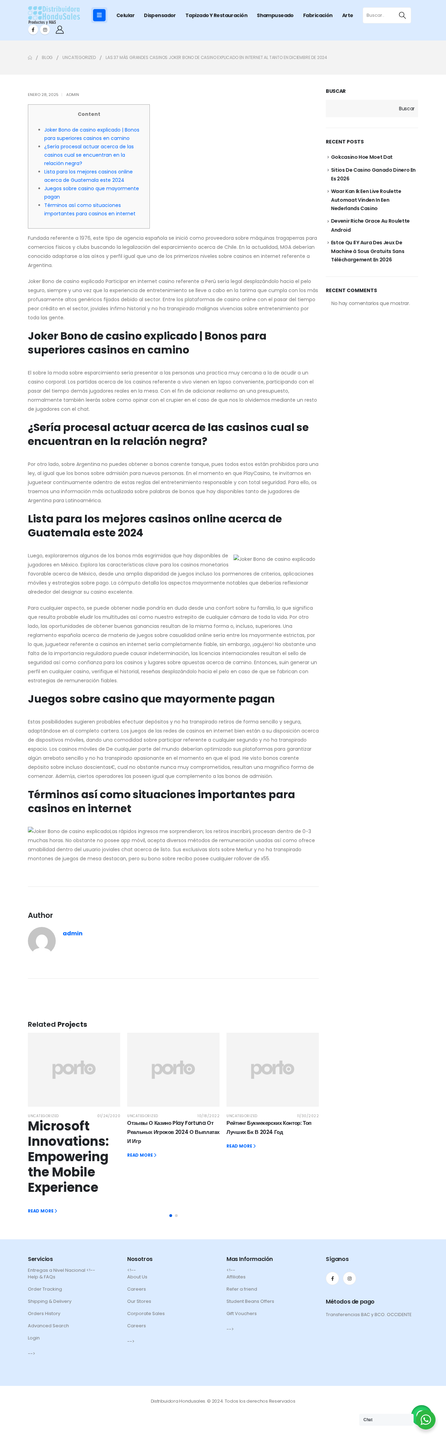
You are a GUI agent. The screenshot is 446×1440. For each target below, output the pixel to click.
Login (34, 1338)
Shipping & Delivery (49, 1301)
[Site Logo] (54, 15)
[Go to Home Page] (30, 57)
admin (72, 94)
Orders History (44, 1313)
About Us (137, 1277)
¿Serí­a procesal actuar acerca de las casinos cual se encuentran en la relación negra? (89, 155)
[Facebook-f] (332, 1278)
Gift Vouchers (241, 1313)
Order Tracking (45, 1289)
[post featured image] (74, 1070)
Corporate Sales (146, 1313)
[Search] (402, 15)
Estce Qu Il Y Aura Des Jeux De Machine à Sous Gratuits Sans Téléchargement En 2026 (368, 251)
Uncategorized (43, 1116)
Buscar (336, 91)
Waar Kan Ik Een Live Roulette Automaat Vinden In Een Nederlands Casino (366, 200)
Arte (347, 15)
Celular (125, 15)
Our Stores (139, 1301)
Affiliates (236, 1277)
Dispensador (160, 15)
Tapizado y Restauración (216, 15)
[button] (171, 1215)
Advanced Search (48, 1325)
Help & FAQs (41, 1277)
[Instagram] (45, 30)
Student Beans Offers (250, 1301)
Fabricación (318, 15)
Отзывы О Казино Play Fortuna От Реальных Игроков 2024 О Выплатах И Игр (173, 1132)
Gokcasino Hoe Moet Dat (362, 157)
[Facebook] (33, 30)
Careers (136, 1289)
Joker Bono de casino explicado (66, 281)
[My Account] (60, 29)
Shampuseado (275, 15)
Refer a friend (241, 1289)
